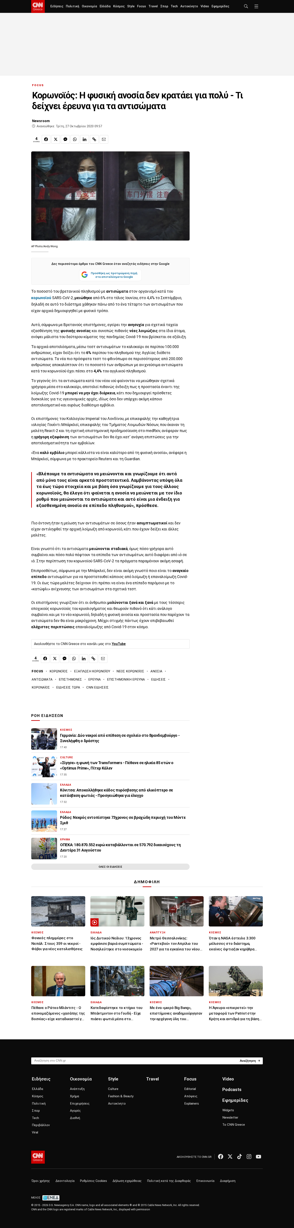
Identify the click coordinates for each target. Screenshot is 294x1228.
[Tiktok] (239, 1156)
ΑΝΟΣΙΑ (156, 671)
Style (131, 6)
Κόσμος (119, 6)
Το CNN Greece (233, 1125)
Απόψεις (190, 1096)
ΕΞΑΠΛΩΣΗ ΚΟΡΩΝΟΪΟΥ (92, 671)
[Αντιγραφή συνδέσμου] (94, 139)
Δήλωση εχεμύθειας (127, 1181)
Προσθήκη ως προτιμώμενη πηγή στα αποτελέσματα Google (114, 275)
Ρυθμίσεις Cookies (93, 1181)
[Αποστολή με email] (104, 139)
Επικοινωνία (205, 1181)
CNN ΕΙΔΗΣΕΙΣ (97, 687)
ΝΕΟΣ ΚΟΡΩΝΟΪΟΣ (130, 671)
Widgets (228, 1110)
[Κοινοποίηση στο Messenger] (65, 139)
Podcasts (231, 1089)
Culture (113, 1089)
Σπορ (164, 6)
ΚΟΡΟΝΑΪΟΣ (41, 687)
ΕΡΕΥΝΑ (94, 679)
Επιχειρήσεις (80, 1103)
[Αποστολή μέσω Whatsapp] (75, 139)
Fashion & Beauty (120, 1096)
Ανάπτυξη (77, 1089)
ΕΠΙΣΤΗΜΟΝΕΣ (70, 679)
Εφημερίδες (220, 6)
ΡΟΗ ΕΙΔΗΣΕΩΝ (47, 715)
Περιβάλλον (41, 1125)
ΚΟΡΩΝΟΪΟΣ (59, 671)
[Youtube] (258, 1156)
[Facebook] (220, 1156)
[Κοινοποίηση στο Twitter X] (55, 139)
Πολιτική (72, 6)
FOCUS (38, 85)
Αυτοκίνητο (189, 6)
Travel (153, 6)
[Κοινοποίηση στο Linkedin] (84, 139)
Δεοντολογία (65, 1181)
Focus (141, 6)
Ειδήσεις (56, 6)
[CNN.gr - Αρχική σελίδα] (38, 1157)
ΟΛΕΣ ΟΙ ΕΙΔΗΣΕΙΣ (110, 866)
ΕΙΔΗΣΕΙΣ (158, 679)
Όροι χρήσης (41, 1181)
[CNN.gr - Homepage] (38, 6)
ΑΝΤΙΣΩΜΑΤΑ (42, 679)
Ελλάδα (105, 6)
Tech (174, 6)
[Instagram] (249, 1156)
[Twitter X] (230, 1156)
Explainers (191, 1103)
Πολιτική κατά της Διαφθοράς (169, 1181)
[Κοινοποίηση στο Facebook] (46, 139)
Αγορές (75, 1111)
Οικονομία (89, 6)
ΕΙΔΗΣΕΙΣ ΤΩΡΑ (68, 687)
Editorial (190, 1089)
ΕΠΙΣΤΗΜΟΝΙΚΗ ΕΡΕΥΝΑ (126, 679)
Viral (35, 1132)
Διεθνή (75, 1118)
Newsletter (230, 1117)
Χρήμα (74, 1096)
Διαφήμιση (227, 1181)
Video (205, 6)
